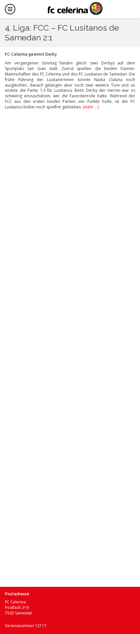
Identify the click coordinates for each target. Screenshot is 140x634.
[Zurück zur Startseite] (75, 8)
